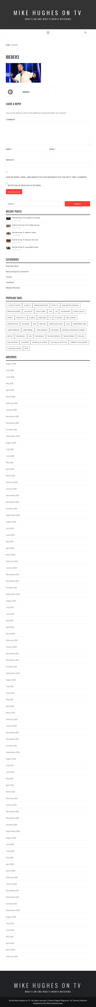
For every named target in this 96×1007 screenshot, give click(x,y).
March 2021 (10, 791)
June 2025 (10, 456)
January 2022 (11, 726)
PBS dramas (39, 336)
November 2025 (12, 423)
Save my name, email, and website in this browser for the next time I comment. (46, 177)
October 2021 (11, 745)
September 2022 (13, 673)
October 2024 (11, 508)
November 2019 (12, 897)
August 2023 (11, 601)
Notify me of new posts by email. (25, 185)
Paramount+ (21, 336)
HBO (34, 324)
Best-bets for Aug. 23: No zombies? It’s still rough (26, 218)
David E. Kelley (79, 311)
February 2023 (12, 640)
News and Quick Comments (17, 271)
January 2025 (11, 489)
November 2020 (12, 818)
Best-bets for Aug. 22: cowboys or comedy (24, 232)
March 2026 (10, 396)
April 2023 (10, 627)
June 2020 (10, 851)
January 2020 (11, 884)
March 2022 (10, 712)
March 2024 (10, 554)
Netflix (10, 336)
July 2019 (10, 923)
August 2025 (11, 442)
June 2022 (10, 693)
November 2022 (12, 660)
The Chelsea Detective (58, 342)
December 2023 (12, 574)
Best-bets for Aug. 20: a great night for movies (25, 247)
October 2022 (11, 666)
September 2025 (13, 436)
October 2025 (11, 429)
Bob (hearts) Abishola (70, 305)
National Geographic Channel (73, 330)
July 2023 (10, 607)
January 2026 (11, 410)
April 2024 (10, 548)
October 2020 (11, 824)
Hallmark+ (26, 324)
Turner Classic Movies (78, 342)
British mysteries (14, 311)
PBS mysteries (69, 336)
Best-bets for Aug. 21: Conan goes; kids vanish (25, 240)
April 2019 (10, 943)
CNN (50, 311)
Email (52, 149)
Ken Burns (55, 330)
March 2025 (10, 475)
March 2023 (10, 633)
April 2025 (10, 469)
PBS (30, 336)
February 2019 (12, 956)
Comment (10, 119)
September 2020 (13, 831)
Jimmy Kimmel (28, 330)
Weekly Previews (13, 287)
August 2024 (11, 522)
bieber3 (26, 91)
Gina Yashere (71, 318)
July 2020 (10, 844)
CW (56, 311)
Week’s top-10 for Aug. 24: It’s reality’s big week (25, 225)
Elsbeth (32, 318)
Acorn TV (27, 305)
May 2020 (9, 857)
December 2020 (12, 811)
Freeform (42, 318)
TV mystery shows (14, 348)
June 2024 (10, 535)
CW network (65, 311)
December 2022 (12, 653)
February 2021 (12, 798)
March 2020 (10, 870)
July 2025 (10, 449)
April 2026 (10, 390)
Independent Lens (79, 324)
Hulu (68, 324)
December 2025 (12, 416)
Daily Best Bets (12, 266)
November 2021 (12, 739)
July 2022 (10, 686)
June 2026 (10, 377)
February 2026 (12, 403)
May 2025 (9, 462)
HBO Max (43, 324)
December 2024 (12, 495)
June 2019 (10, 930)
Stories (9, 277)
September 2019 (13, 910)
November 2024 (12, 502)
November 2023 (12, 581)
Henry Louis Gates (56, 324)
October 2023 (11, 587)
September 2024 (13, 515)
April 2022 (10, 706)
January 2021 (11, 805)
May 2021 (9, 778)
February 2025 (12, 482)
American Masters (41, 305)
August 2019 (11, 917)
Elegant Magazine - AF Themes (66, 1000)
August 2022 (11, 680)
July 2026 (10, 370)
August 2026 (11, 363)
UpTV (26, 348)
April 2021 (10, 785)
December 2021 (12, 732)
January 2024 (11, 568)
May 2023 (9, 620)
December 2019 (12, 890)
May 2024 (9, 541)
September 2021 (13, 752)
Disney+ (10, 318)
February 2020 (12, 877)
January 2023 (11, 647)
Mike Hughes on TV (48, 13)
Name (9, 149)
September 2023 (13, 594)
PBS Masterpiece (54, 336)
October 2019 (11, 903)
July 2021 (10, 765)
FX (50, 318)
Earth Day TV (21, 318)
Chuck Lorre (41, 311)
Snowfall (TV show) (39, 342)
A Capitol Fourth (13, 305)
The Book (10, 282)
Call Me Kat (28, 311)
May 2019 (9, 936)
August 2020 (11, 838)
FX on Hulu (59, 318)
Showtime (25, 342)
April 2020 (10, 864)
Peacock (81, 336)
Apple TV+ (55, 305)
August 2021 (11, 759)
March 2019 (10, 949)
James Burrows (13, 330)
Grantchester (12, 324)
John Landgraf (42, 330)
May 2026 (9, 383)
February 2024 (12, 561)
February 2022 (12, 719)
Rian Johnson (12, 342)
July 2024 (10, 528)
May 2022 (9, 699)
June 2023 (10, 614)
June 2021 (10, 772)
